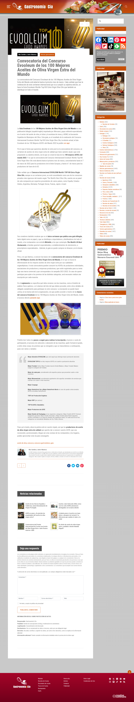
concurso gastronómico (42, 443)
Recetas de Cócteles (109, 124)
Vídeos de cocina (104, 236)
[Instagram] (110, 681)
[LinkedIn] (117, 678)
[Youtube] (124, 678)
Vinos (104, 147)
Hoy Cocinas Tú (104, 157)
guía (52, 443)
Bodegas (105, 136)
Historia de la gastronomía (107, 154)
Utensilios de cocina (105, 231)
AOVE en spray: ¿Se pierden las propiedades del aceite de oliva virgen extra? (35, 515)
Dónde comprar (104, 131)
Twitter (105, 40)
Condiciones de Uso (89, 681)
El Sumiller (105, 140)
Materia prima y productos (107, 161)
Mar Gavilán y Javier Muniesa (27, 54)
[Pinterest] (121, 678)
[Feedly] (121, 681)
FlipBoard (105, 46)
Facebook (98, 40)
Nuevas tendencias (105, 171)
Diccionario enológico (109, 138)
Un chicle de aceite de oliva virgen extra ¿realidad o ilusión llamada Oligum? (69, 526)
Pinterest (117, 40)
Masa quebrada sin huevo (112, 302)
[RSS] (124, 681)
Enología (102, 133)
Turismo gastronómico (106, 229)
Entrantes (105, 187)
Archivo (66, 681)
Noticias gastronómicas (47, 54)
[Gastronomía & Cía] (33, 6)
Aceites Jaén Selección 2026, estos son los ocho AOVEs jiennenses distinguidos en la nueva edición (70, 506)
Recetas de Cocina (105, 178)
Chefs (101, 126)
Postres (105, 199)
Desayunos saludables (109, 185)
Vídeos (102, 234)
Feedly (117, 46)
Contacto (66, 683)
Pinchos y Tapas (107, 194)
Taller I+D (102, 217)
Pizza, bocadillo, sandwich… (110, 196)
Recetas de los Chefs (106, 208)
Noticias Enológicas (108, 145)
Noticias (40, 678)
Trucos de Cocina (105, 227)
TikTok (111, 46)
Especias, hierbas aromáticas (111, 189)
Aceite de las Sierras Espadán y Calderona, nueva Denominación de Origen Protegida (36, 506)
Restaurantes (103, 215)
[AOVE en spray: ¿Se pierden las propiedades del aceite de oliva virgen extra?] (21, 515)
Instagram (98, 46)
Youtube (123, 40)
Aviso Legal (87, 678)
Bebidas (102, 122)
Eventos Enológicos (108, 143)
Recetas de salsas (108, 203)
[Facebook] (110, 678)
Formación (103, 152)
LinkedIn (111, 40)
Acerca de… (67, 678)
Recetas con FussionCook (110, 201)
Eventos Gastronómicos (106, 150)
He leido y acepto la (31, 603)
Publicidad (67, 686)
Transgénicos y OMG (105, 224)
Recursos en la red (105, 213)
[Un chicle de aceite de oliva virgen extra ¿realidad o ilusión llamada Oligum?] (55, 526)
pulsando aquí (35, 298)
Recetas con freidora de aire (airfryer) (110, 173)
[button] (8, 6)
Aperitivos (105, 180)
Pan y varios (106, 192)
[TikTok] (117, 681)
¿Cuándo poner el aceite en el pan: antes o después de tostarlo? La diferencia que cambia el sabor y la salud (69, 516)
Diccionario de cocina (106, 129)
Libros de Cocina (104, 159)
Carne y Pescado (107, 182)
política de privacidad (37, 603)
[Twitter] (113, 678)
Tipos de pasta (107, 164)
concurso (30, 443)
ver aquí (66, 143)
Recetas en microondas (109, 206)
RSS (123, 46)
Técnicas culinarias (105, 220)
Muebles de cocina (105, 166)
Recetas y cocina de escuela (108, 210)
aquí (73, 635)
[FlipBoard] (113, 681)
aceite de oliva (22, 443)
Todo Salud (103, 222)
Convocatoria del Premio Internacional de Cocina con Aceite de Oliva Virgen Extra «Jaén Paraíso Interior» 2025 (37, 527)
